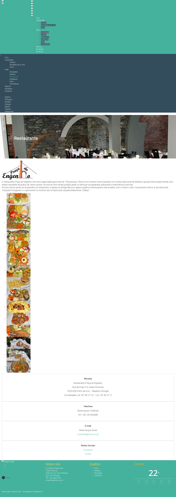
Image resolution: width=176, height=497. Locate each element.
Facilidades (45, 32)
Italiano (7, 107)
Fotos (43, 42)
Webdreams (38, 492)
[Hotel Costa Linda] (15, 1)
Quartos (43, 35)
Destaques (44, 39)
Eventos (43, 23)
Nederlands (9, 111)
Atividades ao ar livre (48, 25)
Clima (43, 28)
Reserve (39, 47)
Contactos (39, 51)
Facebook (88, 450)
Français (8, 104)
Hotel (38, 30)
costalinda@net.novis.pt (88, 434)
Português (8, 99)
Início (38, 18)
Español (8, 109)
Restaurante (45, 37)
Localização (40, 20)
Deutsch (8, 102)
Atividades (39, 49)
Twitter (88, 454)
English (7, 97)
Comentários (45, 44)
